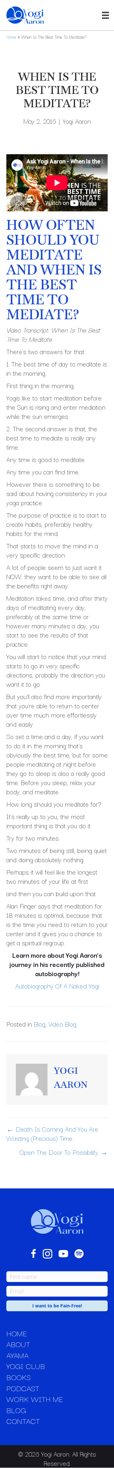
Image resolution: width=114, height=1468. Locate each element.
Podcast (22, 1388)
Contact (23, 1420)
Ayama (17, 1355)
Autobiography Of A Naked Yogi (57, 986)
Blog (39, 1024)
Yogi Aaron (77, 121)
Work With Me (34, 1398)
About (18, 1344)
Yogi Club (25, 1365)
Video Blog (62, 1024)
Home (11, 36)
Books (18, 1377)
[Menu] (105, 15)
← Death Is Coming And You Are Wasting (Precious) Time (52, 1133)
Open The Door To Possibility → (64, 1152)
